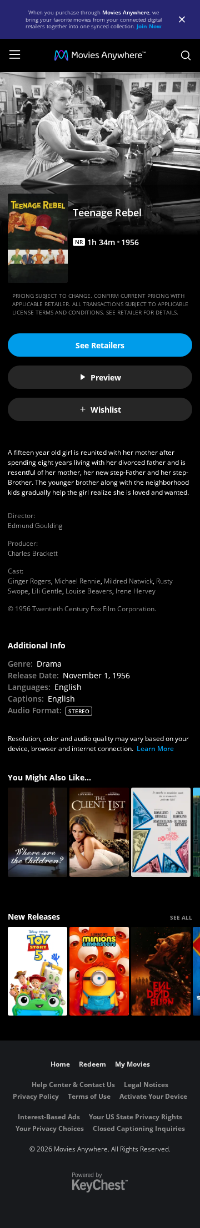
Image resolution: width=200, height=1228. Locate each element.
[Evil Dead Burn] (161, 971)
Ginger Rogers (29, 581)
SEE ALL (181, 917)
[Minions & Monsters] (99, 971)
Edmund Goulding (35, 525)
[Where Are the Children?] (37, 832)
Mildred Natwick (128, 581)
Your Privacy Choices (50, 1128)
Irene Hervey (136, 591)
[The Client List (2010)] (99, 832)
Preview (106, 377)
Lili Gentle (47, 591)
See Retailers (100, 345)
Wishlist (106, 409)
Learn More (155, 748)
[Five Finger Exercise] (161, 832)
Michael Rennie (77, 581)
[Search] (186, 55)
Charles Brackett (33, 553)
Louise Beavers (89, 591)
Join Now (149, 26)
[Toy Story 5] (37, 971)
